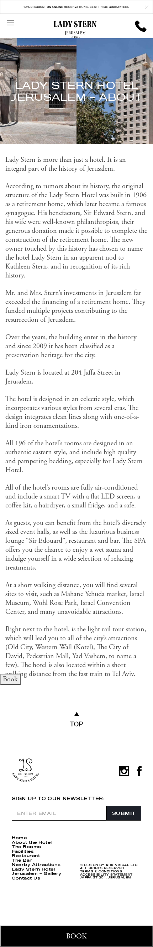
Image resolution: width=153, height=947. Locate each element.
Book (10, 679)
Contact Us (26, 878)
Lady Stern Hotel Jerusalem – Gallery (37, 871)
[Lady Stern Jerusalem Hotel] (75, 30)
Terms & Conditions (101, 871)
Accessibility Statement (106, 874)
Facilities (23, 851)
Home (19, 838)
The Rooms (26, 847)
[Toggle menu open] (10, 22)
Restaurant (26, 855)
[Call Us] (140, 26)
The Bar (22, 860)
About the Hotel (32, 842)
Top (76, 724)
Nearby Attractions (36, 864)
